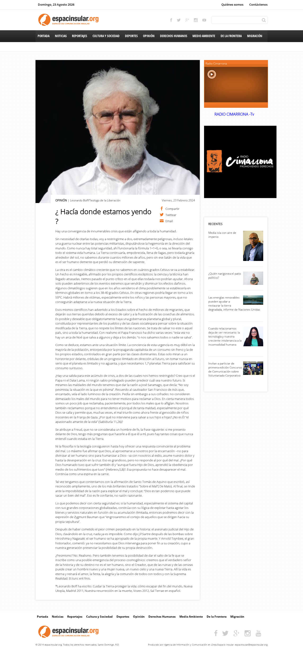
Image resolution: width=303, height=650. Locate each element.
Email (169, 221)
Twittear (170, 215)
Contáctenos (258, 4)
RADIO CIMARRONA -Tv (234, 114)
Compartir (172, 208)
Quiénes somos (232, 4)
